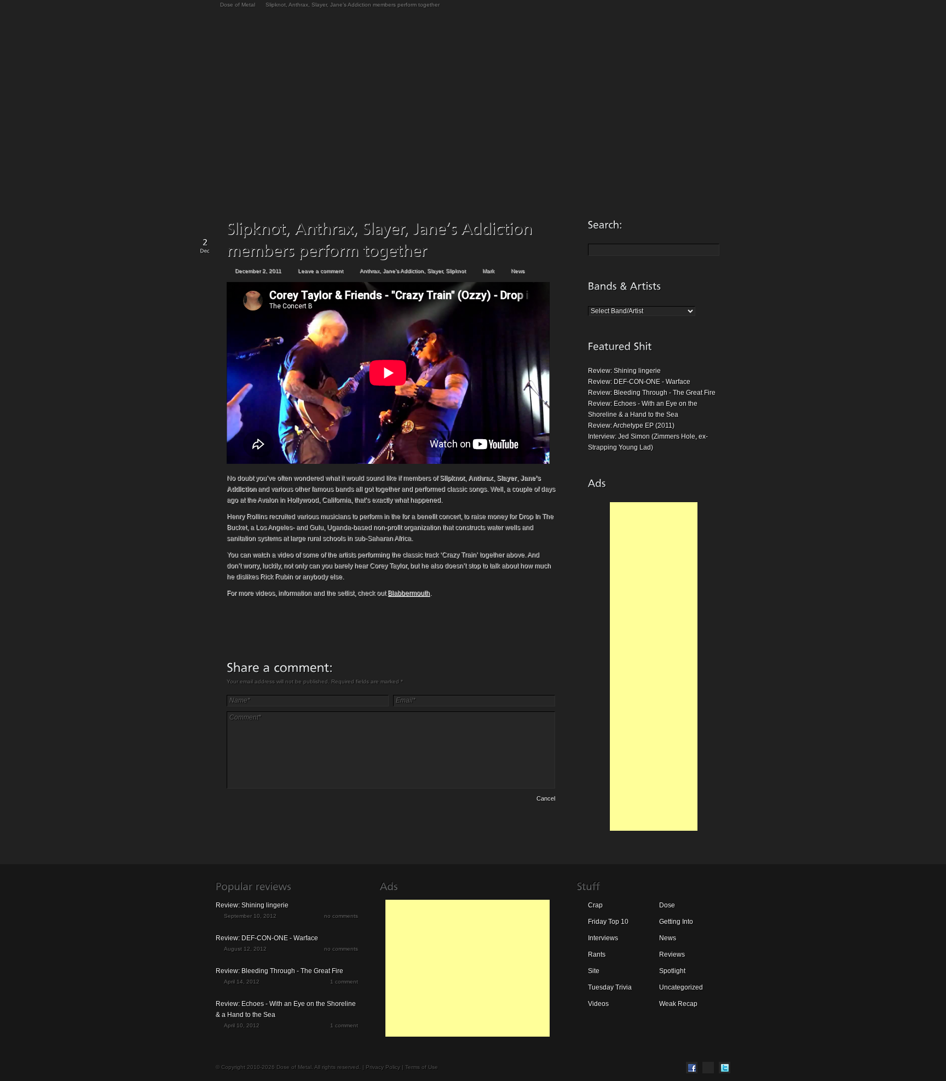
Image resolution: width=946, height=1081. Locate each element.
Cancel (546, 798)
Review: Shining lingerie (624, 371)
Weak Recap (678, 1004)
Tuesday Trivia (610, 987)
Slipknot (456, 271)
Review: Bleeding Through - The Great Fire (652, 392)
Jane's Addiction (403, 271)
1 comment (344, 982)
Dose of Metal (237, 5)
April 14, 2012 (241, 982)
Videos (598, 1004)
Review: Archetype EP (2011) (631, 425)
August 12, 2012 (245, 949)
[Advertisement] (653, 666)
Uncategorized (681, 987)
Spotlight (672, 971)
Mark (488, 271)
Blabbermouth (409, 593)
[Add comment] (258, 800)
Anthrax (369, 271)
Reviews (672, 954)
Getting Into (676, 921)
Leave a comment (320, 271)
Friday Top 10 (608, 921)
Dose (667, 905)
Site (593, 971)
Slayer (434, 271)
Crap (595, 905)
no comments (341, 916)
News (517, 271)
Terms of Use (421, 1067)
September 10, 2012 (250, 916)
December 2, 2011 (258, 271)
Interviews (603, 938)
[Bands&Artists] (624, 286)
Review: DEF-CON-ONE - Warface (639, 382)
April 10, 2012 (241, 1025)
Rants (596, 954)
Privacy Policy (383, 1067)
